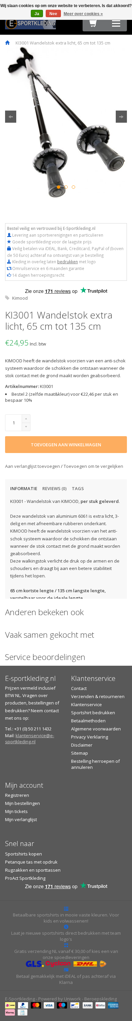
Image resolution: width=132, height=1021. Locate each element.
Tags (78, 488)
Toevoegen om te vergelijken (93, 466)
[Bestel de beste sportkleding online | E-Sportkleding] (30, 23)
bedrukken (67, 261)
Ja (37, 13)
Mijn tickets (16, 811)
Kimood (20, 298)
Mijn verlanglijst (21, 819)
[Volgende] (121, 117)
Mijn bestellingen (22, 803)
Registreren (17, 795)
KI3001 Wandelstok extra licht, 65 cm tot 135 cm (63, 43)
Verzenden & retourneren (98, 696)
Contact (79, 688)
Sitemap (79, 753)
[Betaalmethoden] (11, 1005)
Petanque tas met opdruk (31, 862)
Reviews (54, 488)
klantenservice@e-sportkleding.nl (29, 738)
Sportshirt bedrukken (93, 713)
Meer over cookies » (83, 13)
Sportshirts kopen (23, 854)
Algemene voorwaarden (96, 729)
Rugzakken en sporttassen (33, 870)
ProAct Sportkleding (25, 878)
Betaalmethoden (88, 721)
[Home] (7, 43)
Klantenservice (86, 704)
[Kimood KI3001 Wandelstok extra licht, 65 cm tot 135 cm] (66, 122)
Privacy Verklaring (89, 737)
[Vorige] (10, 117)
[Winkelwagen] (93, 25)
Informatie (23, 488)
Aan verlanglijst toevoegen (33, 466)
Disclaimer (81, 745)
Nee (53, 13)
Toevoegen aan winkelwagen (66, 445)
